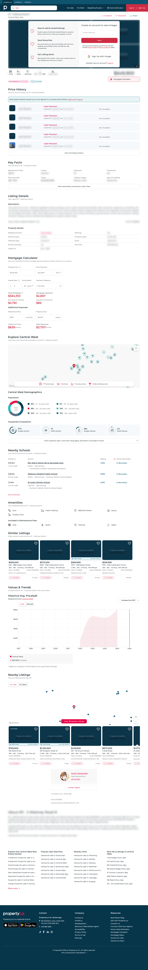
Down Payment (41, 267)
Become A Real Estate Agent (87, 926)
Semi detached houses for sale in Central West (27, 873)
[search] (34, 8)
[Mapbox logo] (14, 386)
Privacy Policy (92, 47)
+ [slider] (136, 607)
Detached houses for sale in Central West (25, 876)
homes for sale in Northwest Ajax (55, 867)
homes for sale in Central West (54, 863)
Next (99, 40)
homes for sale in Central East (53, 878)
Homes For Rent (117, 941)
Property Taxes (41, 312)
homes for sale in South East (53, 855)
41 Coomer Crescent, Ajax (117, 873)
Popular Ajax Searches (51, 852)
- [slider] (114, 607)
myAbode (20, 919)
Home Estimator (116, 8)
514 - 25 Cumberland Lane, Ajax (120, 884)
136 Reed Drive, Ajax (115, 880)
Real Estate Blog (117, 918)
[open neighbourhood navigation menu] (103, 8)
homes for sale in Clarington (86, 874)
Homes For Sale (117, 938)
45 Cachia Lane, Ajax (115, 861)
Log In (131, 8)
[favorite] (36, 543)
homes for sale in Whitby (84, 859)
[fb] (44, 932)
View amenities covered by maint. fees (74, 186)
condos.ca (18, 2)
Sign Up (141, 8)
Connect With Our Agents (122, 926)
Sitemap (78, 938)
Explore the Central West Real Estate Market (22, 853)
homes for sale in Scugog (84, 881)
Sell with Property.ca (119, 921)
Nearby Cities (80, 852)
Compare (108, 16)
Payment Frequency (43, 280)
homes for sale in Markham (85, 867)
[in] (52, 932)
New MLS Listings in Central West (120, 853)
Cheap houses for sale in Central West (24, 884)
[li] (48, 932)
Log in (110, 63)
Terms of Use (80, 935)
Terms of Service (104, 47)
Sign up (71, 99)
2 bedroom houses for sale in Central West (26, 861)
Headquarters (80, 923)
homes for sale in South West (53, 870)
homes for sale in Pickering (85, 855)
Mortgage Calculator (119, 932)
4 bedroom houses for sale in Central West (26, 858)
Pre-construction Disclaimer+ (74, 953)
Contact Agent (74, 787)
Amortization (26, 280)
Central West (13, 17)
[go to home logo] (13, 914)
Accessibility (80, 929)
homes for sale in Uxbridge (85, 878)
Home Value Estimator (120, 929)
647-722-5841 (75, 779)
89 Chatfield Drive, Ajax (116, 865)
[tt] (40, 932)
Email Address (88, 32)
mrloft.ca (28, 2)
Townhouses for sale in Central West (23, 869)
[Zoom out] (136, 721)
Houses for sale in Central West (21, 880)
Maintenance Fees (14, 312)
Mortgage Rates (117, 935)
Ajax (21, 17)
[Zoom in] (136, 717)
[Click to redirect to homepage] (5, 8)
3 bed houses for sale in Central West (23, 865)
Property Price (14, 267)
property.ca (8, 2)
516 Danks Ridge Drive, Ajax (118, 869)
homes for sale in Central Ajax (53, 859)
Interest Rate (13, 280)
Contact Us (115, 923)
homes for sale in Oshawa (85, 863)
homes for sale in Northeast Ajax (54, 874)
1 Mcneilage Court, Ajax (116, 858)
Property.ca (8, 919)
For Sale (70, 8)
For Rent (80, 8)
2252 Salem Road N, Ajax (117, 876)
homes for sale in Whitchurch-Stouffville (91, 870)
